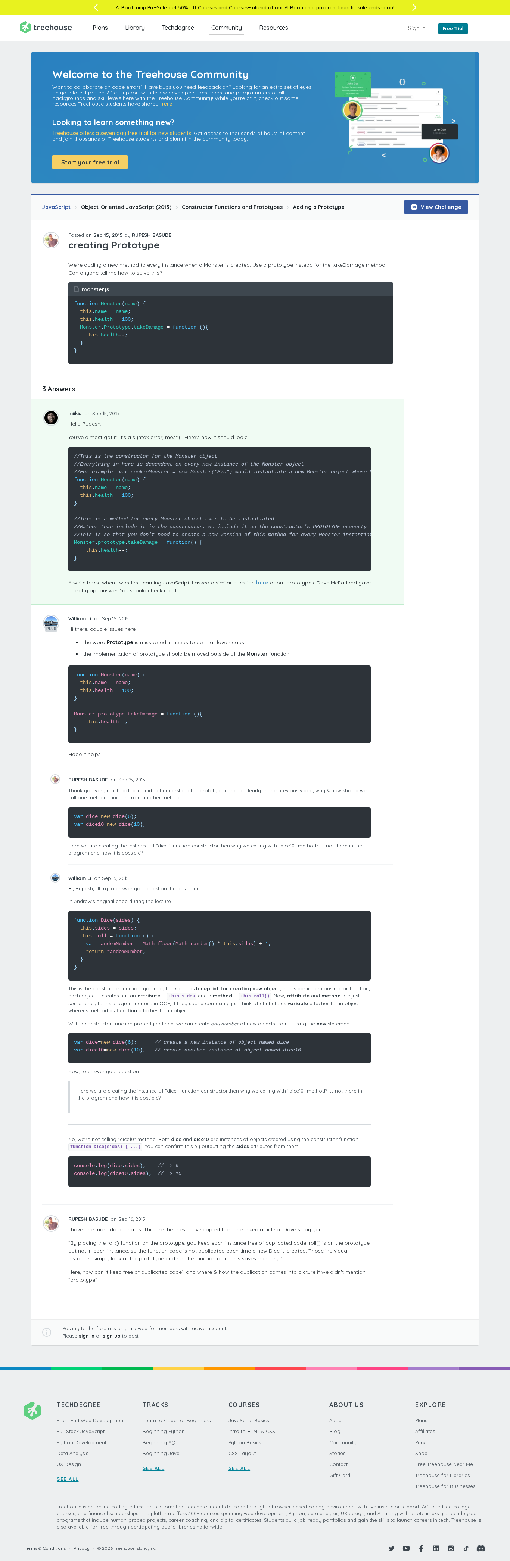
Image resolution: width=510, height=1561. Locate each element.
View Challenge (440, 207)
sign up (112, 1336)
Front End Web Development (91, 1420)
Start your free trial (90, 162)
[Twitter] (391, 1548)
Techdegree (178, 27)
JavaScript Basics (248, 1420)
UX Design (69, 1464)
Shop (421, 1453)
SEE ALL (68, 1479)
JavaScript (56, 207)
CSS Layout (242, 1453)
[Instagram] (451, 1548)
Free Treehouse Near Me (444, 1464)
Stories (337, 1453)
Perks (421, 1442)
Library (135, 27)
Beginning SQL (160, 1442)
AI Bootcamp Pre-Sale (141, 7)
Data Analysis (72, 1453)
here (166, 103)
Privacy (82, 1548)
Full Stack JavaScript (81, 1431)
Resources (273, 27)
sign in (86, 1336)
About (336, 1420)
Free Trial (453, 28)
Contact (338, 1464)
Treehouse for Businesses (445, 1486)
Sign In (417, 28)
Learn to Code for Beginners (177, 1420)
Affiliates (425, 1431)
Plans (100, 27)
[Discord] (481, 1548)
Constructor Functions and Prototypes (232, 207)
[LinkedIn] (436, 1548)
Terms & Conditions (45, 1548)
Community (226, 27)
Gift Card (339, 1475)
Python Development (81, 1442)
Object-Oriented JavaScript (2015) (126, 207)
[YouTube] (406, 1548)
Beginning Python (164, 1431)
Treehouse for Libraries (442, 1475)
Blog (334, 1431)
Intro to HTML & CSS (251, 1431)
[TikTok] (466, 1548)
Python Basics (244, 1442)
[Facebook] (421, 1548)
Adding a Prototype (319, 207)
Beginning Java (161, 1453)
